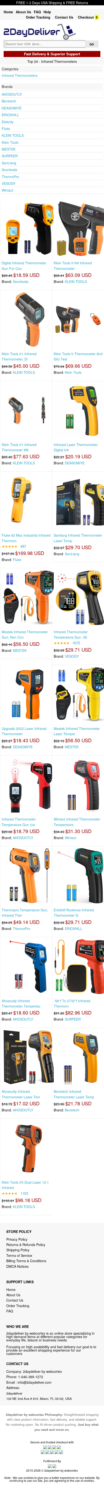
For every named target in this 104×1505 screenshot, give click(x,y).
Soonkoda (9, 169)
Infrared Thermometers (19, 75)
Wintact (7, 190)
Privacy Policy (16, 1239)
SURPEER (10, 155)
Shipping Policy (18, 1249)
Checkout (86, 17)
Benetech (9, 101)
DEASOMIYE (12, 108)
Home (8, 11)
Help (47, 11)
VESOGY (8, 183)
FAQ (37, 11)
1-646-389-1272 (30, 1376)
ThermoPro (10, 176)
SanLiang (9, 162)
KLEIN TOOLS (13, 135)
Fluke (6, 128)
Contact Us (64, 17)
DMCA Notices (17, 1266)
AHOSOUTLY (12, 94)
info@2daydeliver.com (35, 1382)
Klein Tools (10, 142)
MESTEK (8, 149)
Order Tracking (38, 17)
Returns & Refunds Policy (25, 1244)
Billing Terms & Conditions (26, 1260)
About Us (23, 11)
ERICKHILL (10, 114)
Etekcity (8, 121)
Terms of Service (19, 1255)
